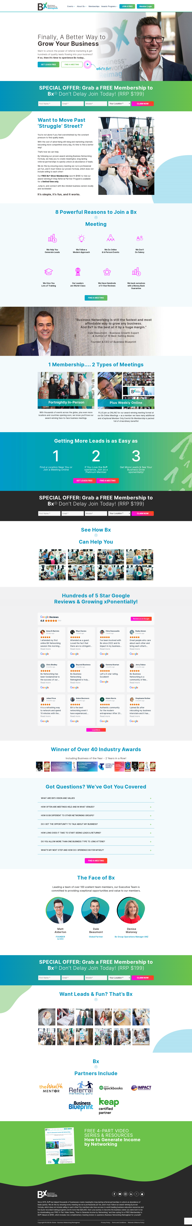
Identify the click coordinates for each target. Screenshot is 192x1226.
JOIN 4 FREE (127, 6)
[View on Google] (42, 632)
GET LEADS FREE (48, 64)
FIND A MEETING (72, 64)
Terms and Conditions (119, 1222)
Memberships (94, 6)
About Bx (81, 6)
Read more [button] (45, 649)
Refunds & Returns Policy (136, 1222)
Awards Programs (108, 6)
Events (70, 6)
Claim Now (143, 104)
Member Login (145, 6)
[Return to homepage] (48, 6)
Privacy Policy (105, 1222)
